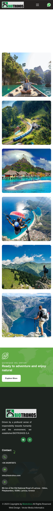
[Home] (13, 5)
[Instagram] (29, 439)
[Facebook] (23, 439)
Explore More (11, 378)
